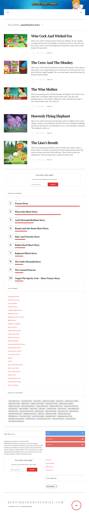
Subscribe (50, 439)
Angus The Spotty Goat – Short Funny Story (37, 278)
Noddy (10, 361)
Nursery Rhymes (13, 385)
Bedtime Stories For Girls (16, 317)
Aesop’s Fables (12, 303)
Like (48, 433)
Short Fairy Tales (13, 368)
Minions (10, 358)
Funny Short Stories (14, 331)
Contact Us (49, 470)
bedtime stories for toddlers (66, 403)
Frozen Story (21, 203)
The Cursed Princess (25, 270)
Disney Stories (12, 327)
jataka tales (41, 413)
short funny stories (30, 418)
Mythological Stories (14, 348)
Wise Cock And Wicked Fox (51, 36)
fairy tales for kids (51, 408)
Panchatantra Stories (14, 351)
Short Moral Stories (14, 371)
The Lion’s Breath (44, 142)
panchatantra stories (51, 416)
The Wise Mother (44, 89)
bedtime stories (25, 403)
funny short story (39, 411)
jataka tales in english (51, 413)
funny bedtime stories (73, 408)
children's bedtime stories (56, 406)
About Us (48, 460)
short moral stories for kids (43, 418)
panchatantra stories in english (16, 418)
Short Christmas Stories (15, 365)
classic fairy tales (13, 408)
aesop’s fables (37, 401)
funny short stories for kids (26, 411)
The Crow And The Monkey (52, 62)
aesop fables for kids (26, 401)
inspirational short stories (30, 413)
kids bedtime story (13, 416)
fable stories (42, 408)
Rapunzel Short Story (26, 253)
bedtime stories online (14, 406)
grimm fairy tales (73, 411)
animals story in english (48, 401)
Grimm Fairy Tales (13, 334)
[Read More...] (33, 53)
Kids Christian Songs (14, 382)
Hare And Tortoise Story (27, 236)
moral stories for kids (25, 416)
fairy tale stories (62, 408)
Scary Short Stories (14, 354)
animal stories (59, 401)
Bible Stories (12, 320)
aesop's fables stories (14, 401)
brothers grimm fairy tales (28, 406)
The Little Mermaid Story (28, 261)
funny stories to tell (63, 411)
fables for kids (33, 408)
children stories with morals (71, 406)
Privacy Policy (50, 463)
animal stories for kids (14, 403)
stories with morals (70, 418)
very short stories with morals (16, 421)
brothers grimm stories (42, 406)
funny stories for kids (51, 411)
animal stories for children (71, 401)
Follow (49, 444)
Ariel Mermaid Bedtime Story (30, 220)
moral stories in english (38, 416)
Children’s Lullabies (14, 324)
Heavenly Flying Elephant (50, 116)
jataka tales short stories (64, 413)
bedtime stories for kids (51, 403)
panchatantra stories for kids (65, 416)
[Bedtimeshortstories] (44, 4)
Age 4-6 (49, 53)
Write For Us (49, 467)
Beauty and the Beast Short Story (32, 228)
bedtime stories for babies (37, 403)
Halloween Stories (13, 337)
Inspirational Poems (14, 378)
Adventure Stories (21, 242)
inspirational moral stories (15, 413)
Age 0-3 (49, 133)
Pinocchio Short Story (26, 211)
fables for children (23, 408)
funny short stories (13, 411)
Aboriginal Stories (13, 296)
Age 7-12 (50, 79)
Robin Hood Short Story (27, 245)
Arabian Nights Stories (15, 310)
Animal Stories (12, 307)
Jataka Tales (12, 375)
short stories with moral (58, 418)
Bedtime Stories (13, 314)
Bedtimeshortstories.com (36, 502)
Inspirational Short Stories (16, 344)
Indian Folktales (13, 341)
